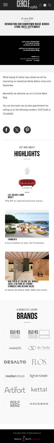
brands (27, 316)
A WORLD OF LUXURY (27, 309)
